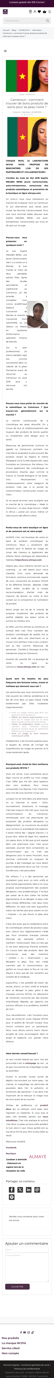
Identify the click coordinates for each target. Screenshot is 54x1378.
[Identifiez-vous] (35, 11)
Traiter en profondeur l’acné (26, 724)
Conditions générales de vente (35, 1365)
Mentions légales (11, 1365)
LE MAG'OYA (36, 112)
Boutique (11, 1153)
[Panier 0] (44, 11)
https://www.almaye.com (28, 560)
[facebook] (21, 1332)
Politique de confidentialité (27, 1369)
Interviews (26, 112)
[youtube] (24, 1332)
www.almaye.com (26, 666)
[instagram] (28, 1332)
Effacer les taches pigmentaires (27, 717)
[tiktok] (32, 1332)
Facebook (11, 1147)
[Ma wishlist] (39, 11)
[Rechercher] (47, 20)
